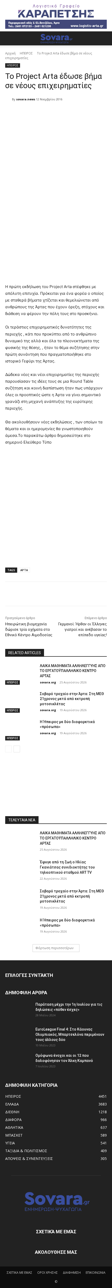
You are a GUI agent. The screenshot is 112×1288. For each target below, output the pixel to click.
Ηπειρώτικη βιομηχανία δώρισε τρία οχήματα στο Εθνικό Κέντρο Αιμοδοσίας (28, 629)
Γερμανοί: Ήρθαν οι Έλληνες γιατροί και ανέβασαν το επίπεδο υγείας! (82, 629)
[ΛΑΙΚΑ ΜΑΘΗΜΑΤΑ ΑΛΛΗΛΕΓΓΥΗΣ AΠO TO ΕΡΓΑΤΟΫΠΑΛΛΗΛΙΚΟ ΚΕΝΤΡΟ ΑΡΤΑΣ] (20, 674)
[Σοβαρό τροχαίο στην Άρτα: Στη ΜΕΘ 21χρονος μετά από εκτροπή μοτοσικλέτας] (20, 702)
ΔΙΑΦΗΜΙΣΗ (72, 1272)
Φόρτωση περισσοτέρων (54, 948)
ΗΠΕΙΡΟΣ (26, 53)
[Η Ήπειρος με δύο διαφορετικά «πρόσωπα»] (20, 730)
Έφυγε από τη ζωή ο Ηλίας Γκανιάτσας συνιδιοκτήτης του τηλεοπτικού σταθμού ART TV (67, 867)
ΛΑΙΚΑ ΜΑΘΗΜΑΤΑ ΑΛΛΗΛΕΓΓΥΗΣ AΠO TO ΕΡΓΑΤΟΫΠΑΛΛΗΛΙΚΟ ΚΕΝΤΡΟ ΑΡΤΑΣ (72, 671)
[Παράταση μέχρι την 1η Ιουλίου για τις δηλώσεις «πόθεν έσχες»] (18, 1011)
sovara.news (25, 99)
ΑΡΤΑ (24, 570)
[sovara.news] (8, 99)
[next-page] (17, 749)
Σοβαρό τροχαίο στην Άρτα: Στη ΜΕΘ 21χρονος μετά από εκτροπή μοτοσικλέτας (72, 699)
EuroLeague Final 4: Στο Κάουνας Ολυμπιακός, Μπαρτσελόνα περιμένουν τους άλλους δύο (69, 1034)
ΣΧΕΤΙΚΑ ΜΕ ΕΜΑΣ (19, 1272)
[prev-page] (8, 749)
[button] (9, 38)
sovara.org (48, 682)
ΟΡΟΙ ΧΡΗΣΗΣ (47, 1272)
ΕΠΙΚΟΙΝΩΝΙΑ (95, 1272)
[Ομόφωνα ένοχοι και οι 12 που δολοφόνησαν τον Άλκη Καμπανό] (18, 1062)
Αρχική (10, 53)
